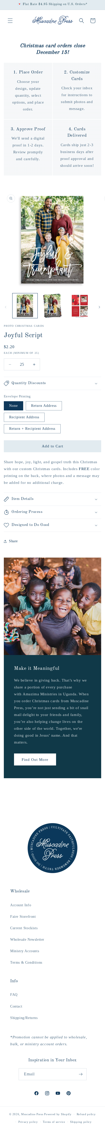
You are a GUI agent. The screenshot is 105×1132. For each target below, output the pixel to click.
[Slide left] (5, 307)
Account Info (20, 905)
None (13, 406)
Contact (16, 1006)
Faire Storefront (23, 917)
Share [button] (13, 541)
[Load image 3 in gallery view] (79, 305)
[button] (10, 20)
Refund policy (86, 1114)
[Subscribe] (80, 1074)
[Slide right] (99, 307)
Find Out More (35, 759)
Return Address (44, 406)
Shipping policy (81, 1121)
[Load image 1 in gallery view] (24, 305)
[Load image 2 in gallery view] (52, 305)
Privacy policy (28, 1121)
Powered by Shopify (58, 1114)
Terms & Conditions (26, 962)
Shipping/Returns (24, 1018)
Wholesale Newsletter (27, 939)
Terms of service (54, 1121)
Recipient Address (24, 417)
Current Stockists (23, 928)
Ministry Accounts (24, 951)
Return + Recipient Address (32, 429)
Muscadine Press (32, 1114)
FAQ (14, 995)
